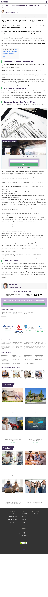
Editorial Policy (12, 518)
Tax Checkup (24, 513)
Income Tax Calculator (24, 527)
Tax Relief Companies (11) (6, 363)
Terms (24, 532)
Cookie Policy (24, 535)
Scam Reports (24, 515)
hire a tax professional (18, 31)
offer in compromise (11, 64)
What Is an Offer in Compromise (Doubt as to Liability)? (40, 343)
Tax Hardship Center (29, 328)
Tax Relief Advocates (40, 330)
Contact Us (35, 513)
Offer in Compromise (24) (29, 359)
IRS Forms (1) (26, 356)
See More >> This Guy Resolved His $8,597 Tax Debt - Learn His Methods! (20, 223)
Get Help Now (35, 515)
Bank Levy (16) (4, 355)
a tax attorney (22, 264)
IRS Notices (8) (15, 359)
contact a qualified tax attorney (26, 275)
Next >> (24, 164)
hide (16, 49)
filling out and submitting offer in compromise (26, 271)
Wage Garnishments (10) (29, 363)
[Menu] (46, 1)
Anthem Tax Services (18, 332)
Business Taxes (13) (28, 355)
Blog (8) (14, 355)
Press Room (12, 522)
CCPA (24, 536)
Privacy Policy (24, 530)
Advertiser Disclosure (40, 320)
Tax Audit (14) (26, 361)
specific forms (31, 85)
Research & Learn (13, 515)
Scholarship (12, 521)
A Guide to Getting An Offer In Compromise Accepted (6, 347)
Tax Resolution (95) (16, 363)
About (12, 513)
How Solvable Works (12, 516)
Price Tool (15, 314)
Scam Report (27, 314)
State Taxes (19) (4, 361)
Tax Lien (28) (37, 361)
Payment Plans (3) (38, 359)
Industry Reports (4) (39, 355)
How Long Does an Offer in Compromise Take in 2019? (29, 347)
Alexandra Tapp (9, 9)
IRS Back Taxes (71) (16, 356)
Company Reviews (12, 519)
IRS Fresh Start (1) (38, 356)
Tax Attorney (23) (16, 361)
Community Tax (8, 328)
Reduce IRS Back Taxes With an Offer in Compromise (17, 343)
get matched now (24, 304)
